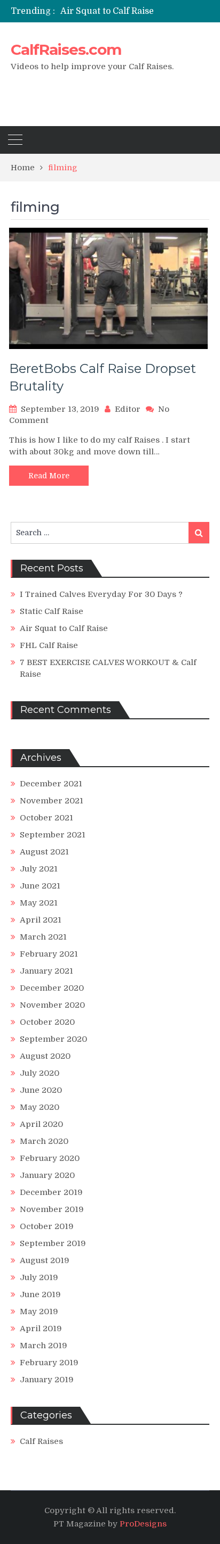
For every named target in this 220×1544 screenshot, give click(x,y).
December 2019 (51, 1192)
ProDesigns (143, 1524)
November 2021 (51, 801)
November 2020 (52, 1005)
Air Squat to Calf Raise (107, 11)
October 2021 (46, 818)
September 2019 (53, 1243)
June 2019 (40, 1294)
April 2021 (40, 920)
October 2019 (47, 1226)
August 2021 (44, 852)
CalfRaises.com (66, 49)
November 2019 (52, 1209)
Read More (48, 475)
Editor (127, 409)
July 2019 (39, 1277)
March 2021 (43, 937)
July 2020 (39, 1073)
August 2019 (44, 1260)
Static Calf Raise (51, 611)
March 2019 (43, 1345)
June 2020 (41, 1090)
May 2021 (39, 903)
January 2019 (47, 1379)
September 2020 (53, 1039)
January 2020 (47, 1175)
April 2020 (41, 1124)
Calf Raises (41, 1441)
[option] (134, 11)
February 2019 (49, 1362)
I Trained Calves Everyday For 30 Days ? (101, 594)
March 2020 (44, 1141)
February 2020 (50, 1158)
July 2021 (39, 869)
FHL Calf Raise (49, 645)
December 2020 (52, 988)
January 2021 (46, 971)
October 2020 (47, 1022)
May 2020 (39, 1107)
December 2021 (51, 783)
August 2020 (45, 1056)
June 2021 (40, 886)
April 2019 (41, 1328)
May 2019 (39, 1311)
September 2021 (52, 835)
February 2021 (49, 954)
